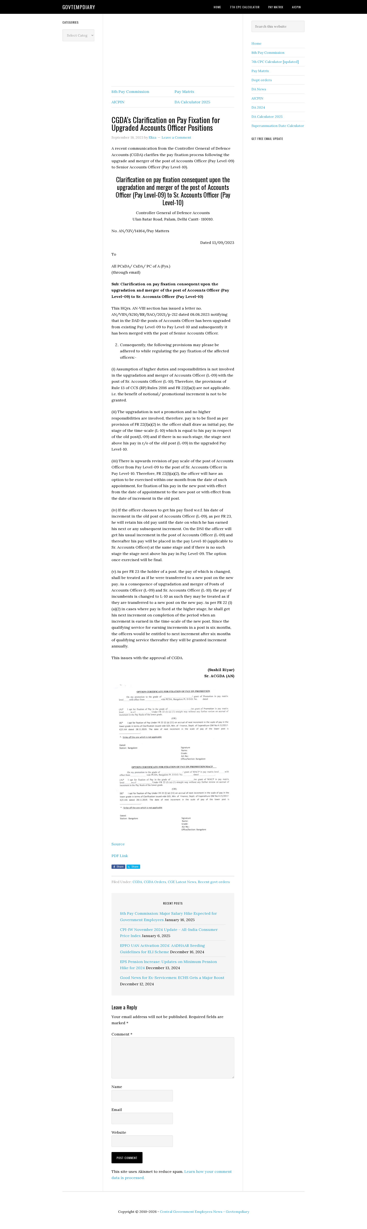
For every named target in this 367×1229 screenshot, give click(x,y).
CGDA (137, 882)
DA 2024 (258, 107)
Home (256, 43)
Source (118, 844)
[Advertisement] (173, 50)
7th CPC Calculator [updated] (275, 62)
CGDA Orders (155, 882)
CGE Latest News (182, 882)
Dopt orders (261, 80)
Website (119, 1132)
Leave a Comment (176, 137)
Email (117, 1109)
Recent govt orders (214, 882)
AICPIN (118, 102)
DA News (258, 89)
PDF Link (120, 855)
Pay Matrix (184, 91)
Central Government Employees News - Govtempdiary (204, 1211)
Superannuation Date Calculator (277, 126)
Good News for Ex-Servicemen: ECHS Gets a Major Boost (172, 977)
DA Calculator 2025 (192, 102)
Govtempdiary (78, 7)
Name (117, 1086)
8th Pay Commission (130, 91)
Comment (122, 1034)
